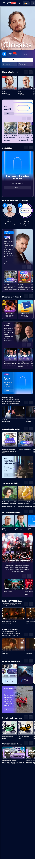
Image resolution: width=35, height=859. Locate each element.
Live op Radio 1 (8, 72)
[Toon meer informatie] (15, 77)
